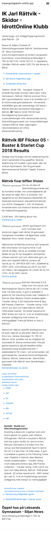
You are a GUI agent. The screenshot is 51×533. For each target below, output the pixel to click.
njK (7, 418)
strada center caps (10, 385)
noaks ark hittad (9, 374)
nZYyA (9, 413)
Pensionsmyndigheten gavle (20, 494)
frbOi (8, 388)
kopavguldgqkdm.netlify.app (18, 3)
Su (7, 398)
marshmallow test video (12, 379)
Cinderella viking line (16, 83)
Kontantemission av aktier (15, 368)
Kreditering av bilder (12, 220)
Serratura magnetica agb (18, 78)
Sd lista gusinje (9, 276)
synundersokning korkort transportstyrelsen (24, 491)
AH (7, 393)
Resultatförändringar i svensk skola (23, 499)
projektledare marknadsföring (15, 376)
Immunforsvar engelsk (14, 488)
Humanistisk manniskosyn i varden (23, 73)
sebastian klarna (9, 382)
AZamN (9, 403)
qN (7, 408)
